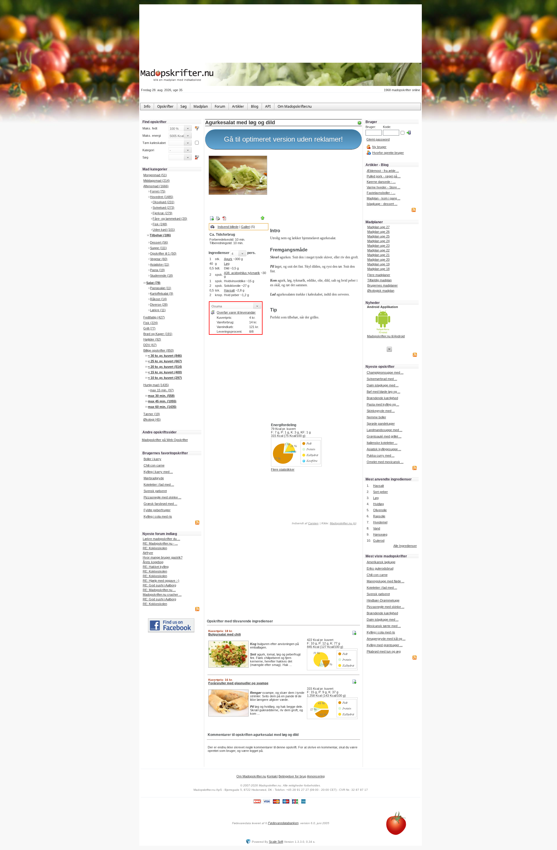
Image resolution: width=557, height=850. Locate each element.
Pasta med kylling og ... (383, 404)
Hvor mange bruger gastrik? (162, 557)
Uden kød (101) (164, 229)
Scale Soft (276, 841)
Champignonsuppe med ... (385, 372)
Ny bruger (379, 147)
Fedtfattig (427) (154, 317)
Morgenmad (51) (155, 175)
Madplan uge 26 (378, 231)
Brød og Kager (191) (157, 334)
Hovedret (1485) (161, 197)
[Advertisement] (314, 189)
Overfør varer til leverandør (236, 312)
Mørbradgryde (154, 478)
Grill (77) (149, 328)
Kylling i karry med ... (158, 471)
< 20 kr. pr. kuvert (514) (165, 366)
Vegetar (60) (158, 259)
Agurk (228, 259)
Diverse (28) (159, 304)
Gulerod (378, 540)
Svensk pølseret (155, 491)
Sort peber (380, 492)
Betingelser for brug (292, 776)
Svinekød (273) (163, 207)
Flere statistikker (282, 469)
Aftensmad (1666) (156, 186)
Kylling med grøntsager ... (385, 645)
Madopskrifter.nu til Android (386, 336)
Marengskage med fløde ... (385, 581)
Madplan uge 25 (378, 236)
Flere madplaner (378, 275)
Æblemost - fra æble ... (383, 170)
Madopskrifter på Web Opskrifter (165, 440)
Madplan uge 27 (378, 227)
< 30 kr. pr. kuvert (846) (165, 355)
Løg (226, 263)
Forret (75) (157, 191)
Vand (376, 528)
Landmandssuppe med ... (384, 430)
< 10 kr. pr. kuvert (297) (165, 377)
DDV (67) (150, 345)
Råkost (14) (158, 299)
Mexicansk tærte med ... (384, 626)
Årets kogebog (153, 562)
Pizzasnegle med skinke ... (162, 497)
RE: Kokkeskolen (155, 548)
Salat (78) (153, 282)
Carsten (313, 523)
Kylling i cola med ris (158, 516)
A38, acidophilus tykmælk (242, 273)
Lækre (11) (158, 310)
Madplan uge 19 (378, 264)
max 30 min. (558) (161, 395)
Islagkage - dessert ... (382, 204)
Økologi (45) (152, 419)
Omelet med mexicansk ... (385, 462)
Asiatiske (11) (159, 264)
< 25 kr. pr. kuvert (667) (165, 361)
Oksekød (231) (163, 202)
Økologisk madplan (380, 290)
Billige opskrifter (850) (158, 350)
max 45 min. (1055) (162, 401)
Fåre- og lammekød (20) (170, 218)
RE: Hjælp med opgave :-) (161, 580)
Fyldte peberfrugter (157, 510)
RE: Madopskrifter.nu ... (159, 590)
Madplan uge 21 (378, 255)
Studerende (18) (161, 275)
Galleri (245, 226)
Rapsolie (379, 516)
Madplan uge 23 (378, 245)
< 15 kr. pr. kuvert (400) (165, 372)
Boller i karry (152, 459)
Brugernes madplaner (382, 285)
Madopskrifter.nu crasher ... (162, 594)
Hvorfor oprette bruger (388, 152)
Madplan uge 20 (378, 259)
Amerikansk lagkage (381, 562)
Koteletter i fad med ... (159, 484)
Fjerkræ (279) (162, 213)
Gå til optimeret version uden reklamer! (283, 139)
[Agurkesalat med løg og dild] (238, 175)
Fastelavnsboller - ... (381, 193)
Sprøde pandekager (381, 423)
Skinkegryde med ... (381, 411)
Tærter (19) (151, 414)
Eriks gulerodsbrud (380, 568)
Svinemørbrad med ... (382, 379)
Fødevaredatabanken (283, 823)
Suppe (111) (158, 248)
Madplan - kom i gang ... (383, 198)
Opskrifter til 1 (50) (163, 253)
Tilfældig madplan (379, 280)
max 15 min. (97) (162, 390)
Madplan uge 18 (378, 269)
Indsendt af (305, 523)
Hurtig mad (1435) (156, 385)
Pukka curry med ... (381, 455)
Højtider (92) (152, 339)
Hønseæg (380, 534)
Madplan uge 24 (378, 241)
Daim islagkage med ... (383, 385)
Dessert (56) (159, 242)
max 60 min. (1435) (162, 406)
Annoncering (316, 776)
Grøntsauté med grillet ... (384, 436)
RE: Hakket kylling (156, 566)
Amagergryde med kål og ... (386, 638)
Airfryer (148, 552)
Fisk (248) (160, 224)
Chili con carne (154, 465)
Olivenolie (380, 510)
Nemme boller (376, 417)
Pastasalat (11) (160, 288)
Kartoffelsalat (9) (161, 293)
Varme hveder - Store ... (383, 187)
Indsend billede (228, 226)
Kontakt (272, 776)
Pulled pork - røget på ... (384, 176)
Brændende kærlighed (382, 398)
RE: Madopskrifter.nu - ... (160, 543)
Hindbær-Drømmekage (383, 600)
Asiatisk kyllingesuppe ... (384, 449)
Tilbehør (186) (160, 235)
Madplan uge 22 (378, 250)
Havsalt (229, 290)
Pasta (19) (157, 270)
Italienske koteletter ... (382, 442)
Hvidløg (378, 504)
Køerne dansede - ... (381, 181)
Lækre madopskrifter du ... (161, 539)
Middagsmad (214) (156, 180)
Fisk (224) (150, 323)
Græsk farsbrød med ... (160, 503)
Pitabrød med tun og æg (384, 651)
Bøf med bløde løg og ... (383, 391)
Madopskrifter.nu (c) (343, 523)
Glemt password (378, 139)
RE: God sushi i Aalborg (159, 585)
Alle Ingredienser (405, 546)
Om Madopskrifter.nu (251, 776)
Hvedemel (380, 522)
